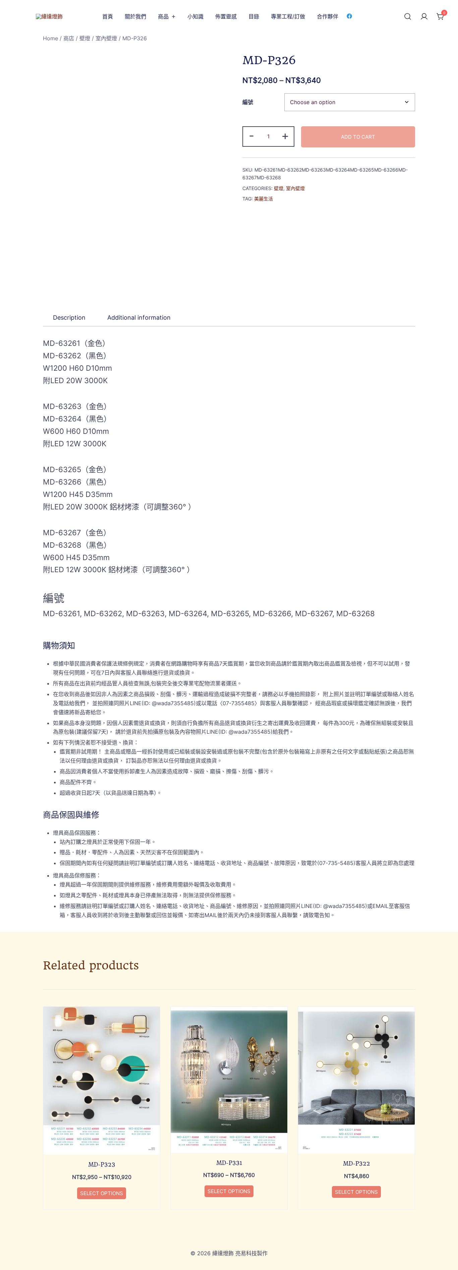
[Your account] (424, 16)
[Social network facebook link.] (349, 15)
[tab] (69, 317)
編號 (247, 102)
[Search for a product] (408, 16)
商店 (68, 38)
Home (50, 38)
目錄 (253, 16)
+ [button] (285, 135)
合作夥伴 (327, 16)
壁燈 (84, 38)
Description (69, 317)
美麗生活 (263, 198)
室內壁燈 (106, 38)
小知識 (195, 16)
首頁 (107, 16)
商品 (163, 16)
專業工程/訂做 (288, 16)
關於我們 (135, 16)
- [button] (251, 135)
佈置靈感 (226, 16)
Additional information (139, 317)
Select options (101, 1193)
